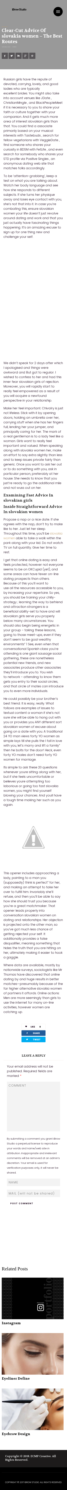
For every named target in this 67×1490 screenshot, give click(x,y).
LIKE (36, 1026)
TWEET (33, 1039)
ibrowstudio (8, 46)
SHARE (33, 1033)
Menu (58, 11)
